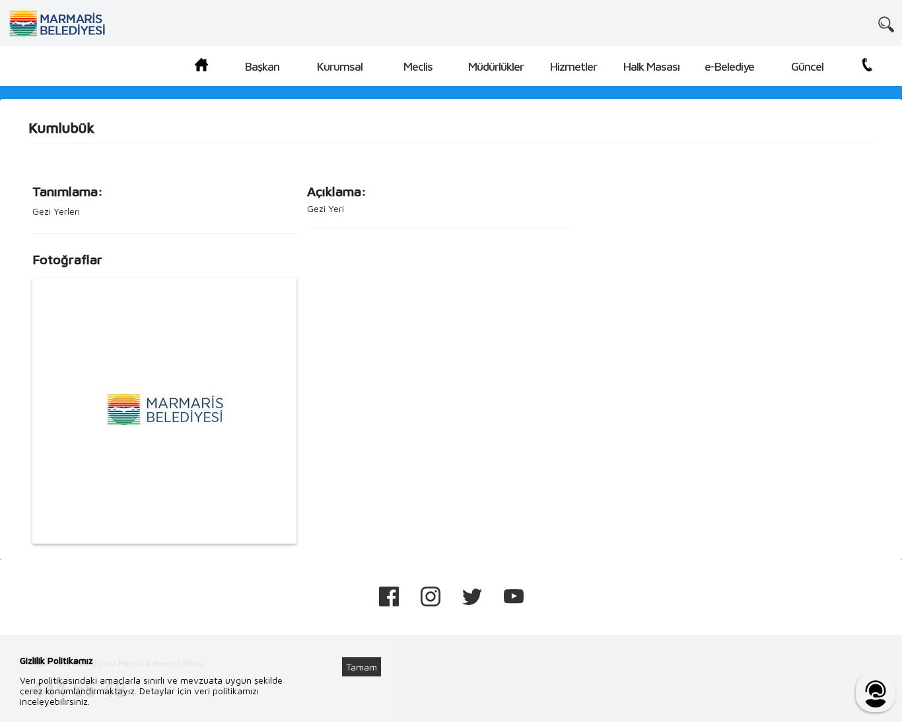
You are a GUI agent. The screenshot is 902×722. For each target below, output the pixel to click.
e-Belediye (729, 66)
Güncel (807, 66)
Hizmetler (573, 66)
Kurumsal (340, 66)
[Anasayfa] (201, 67)
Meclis (418, 66)
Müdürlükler (496, 66)
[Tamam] (368, 650)
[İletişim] (867, 67)
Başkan (262, 66)
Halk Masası (651, 66)
